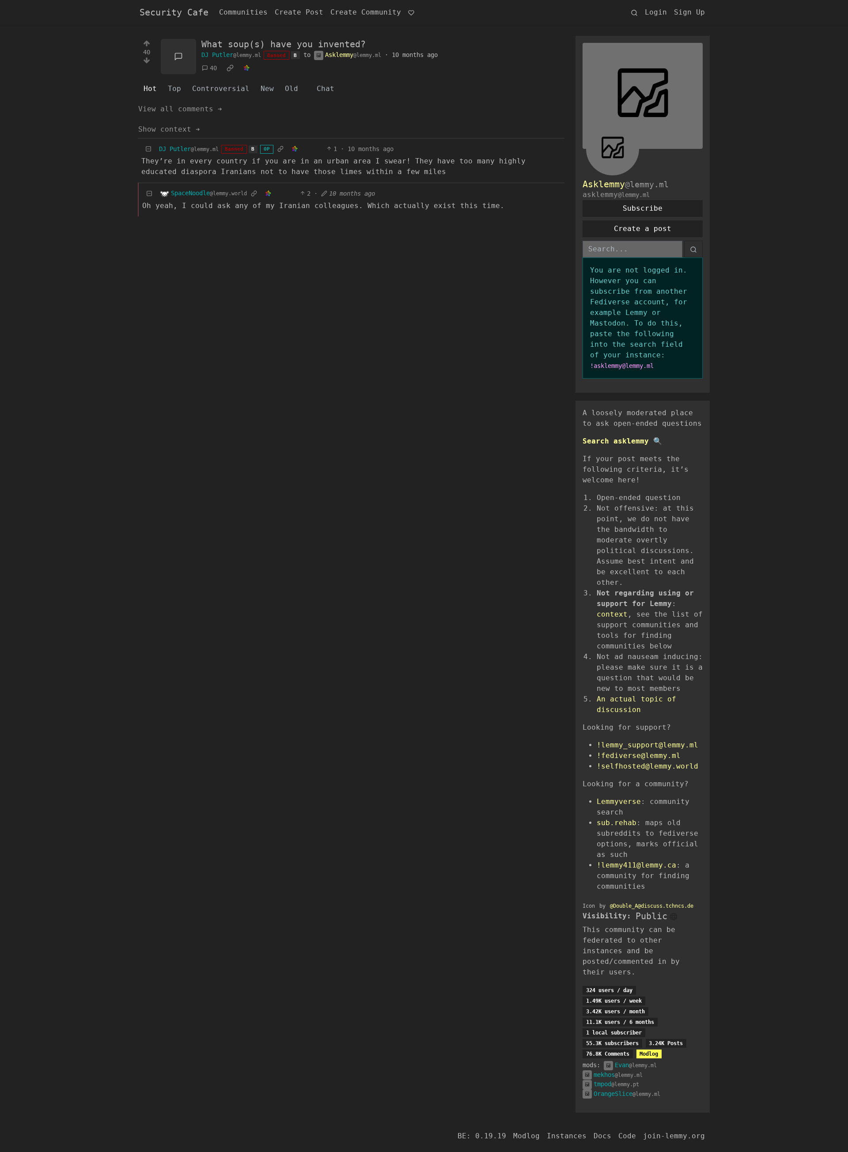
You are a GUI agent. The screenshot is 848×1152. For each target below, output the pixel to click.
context (612, 614)
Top (174, 88)
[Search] (634, 12)
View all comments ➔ (180, 109)
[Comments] (178, 56)
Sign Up (689, 12)
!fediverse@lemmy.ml (639, 755)
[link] (230, 68)
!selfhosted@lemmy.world (647, 766)
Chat (325, 88)
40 (213, 68)
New (267, 88)
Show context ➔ (169, 129)
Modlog (649, 1054)
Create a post (642, 228)
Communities (243, 12)
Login (656, 12)
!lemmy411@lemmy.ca (636, 865)
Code (627, 1136)
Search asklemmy (616, 441)
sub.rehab (616, 823)
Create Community (365, 12)
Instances (567, 1136)
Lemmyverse (619, 801)
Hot (150, 88)
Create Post (299, 12)
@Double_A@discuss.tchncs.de (651, 906)
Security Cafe (174, 12)
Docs (602, 1136)
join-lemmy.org (674, 1136)
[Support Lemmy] (411, 12)
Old (291, 88)
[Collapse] (148, 149)
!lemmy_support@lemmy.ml (647, 745)
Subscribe (642, 208)
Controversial (221, 88)
